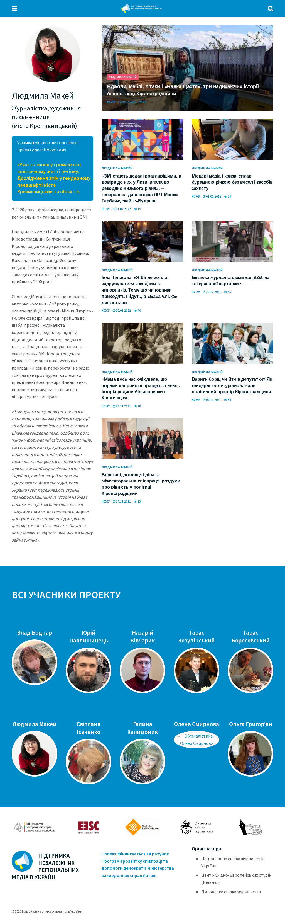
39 (229, 400)
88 (144, 102)
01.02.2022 (123, 209)
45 (229, 292)
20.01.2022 (123, 310)
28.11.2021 (123, 406)
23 (139, 501)
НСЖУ (111, 102)
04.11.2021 (213, 400)
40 (139, 310)
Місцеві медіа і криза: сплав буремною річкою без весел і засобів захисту (232, 182)
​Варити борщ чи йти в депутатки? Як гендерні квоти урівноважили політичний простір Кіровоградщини (232, 385)
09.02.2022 (128, 102)
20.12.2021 (213, 292)
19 (139, 209)
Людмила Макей (123, 77)
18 (229, 196)
